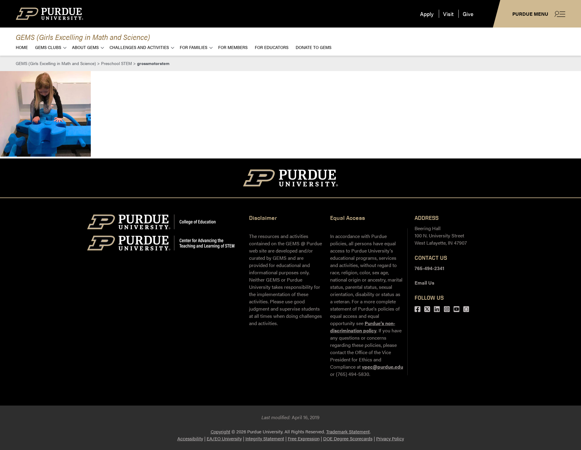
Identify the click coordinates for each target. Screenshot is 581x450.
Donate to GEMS (313, 47)
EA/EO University (224, 438)
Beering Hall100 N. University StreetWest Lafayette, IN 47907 (441, 235)
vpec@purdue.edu (382, 366)
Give (468, 14)
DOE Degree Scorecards (348, 438)
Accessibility (190, 438)
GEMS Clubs (48, 47)
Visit (448, 14)
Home (22, 47)
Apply (427, 14)
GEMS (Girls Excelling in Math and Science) (83, 36)
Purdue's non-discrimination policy (362, 327)
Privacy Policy (390, 438)
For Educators (271, 47)
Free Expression (304, 438)
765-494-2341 (429, 268)
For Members (233, 47)
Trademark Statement (348, 431)
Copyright (220, 431)
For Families (193, 47)
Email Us (424, 282)
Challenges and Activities (139, 47)
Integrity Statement (264, 438)
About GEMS (85, 47)
